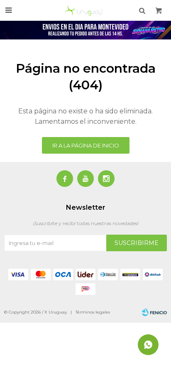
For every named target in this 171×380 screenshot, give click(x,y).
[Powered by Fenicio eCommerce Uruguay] (154, 312)
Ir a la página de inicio (85, 145)
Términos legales (93, 312)
